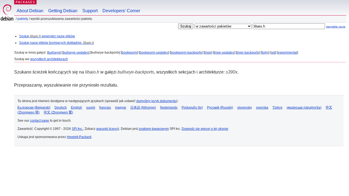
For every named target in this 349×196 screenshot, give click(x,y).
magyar (120, 107)
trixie (207, 52)
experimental (287, 52)
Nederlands (168, 107)
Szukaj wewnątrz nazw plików (47, 36)
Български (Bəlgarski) (33, 107)
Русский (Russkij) (220, 107)
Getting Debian (62, 10)
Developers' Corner (121, 10)
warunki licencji (107, 129)
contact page (39, 120)
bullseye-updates (76, 52)
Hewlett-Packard (79, 137)
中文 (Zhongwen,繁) (58, 112)
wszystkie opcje (335, 26)
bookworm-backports (186, 52)
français (105, 107)
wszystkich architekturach (49, 59)
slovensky (244, 107)
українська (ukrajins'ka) (304, 107)
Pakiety (22, 19)
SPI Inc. (77, 129)
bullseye (54, 52)
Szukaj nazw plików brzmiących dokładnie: (56, 43)
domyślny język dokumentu (156, 101)
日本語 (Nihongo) (143, 107)
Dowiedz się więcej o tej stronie (205, 129)
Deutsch (61, 107)
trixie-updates (224, 52)
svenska (262, 107)
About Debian (30, 10)
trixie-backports (247, 52)
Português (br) (192, 107)
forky (265, 52)
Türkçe (277, 107)
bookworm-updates (154, 52)
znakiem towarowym (154, 129)
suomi (90, 107)
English (76, 107)
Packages (25, 2)
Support (90, 10)
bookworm (129, 52)
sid (273, 52)
